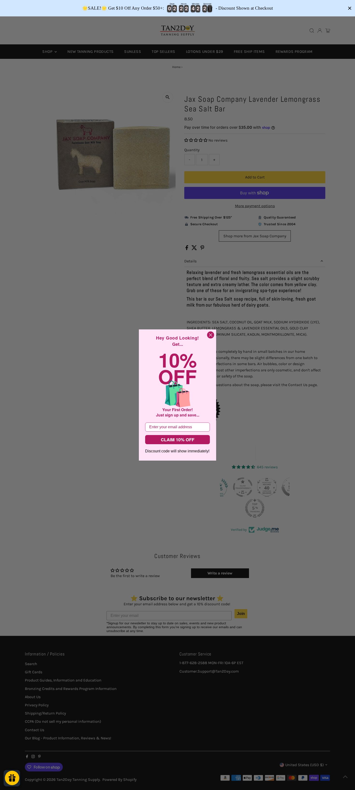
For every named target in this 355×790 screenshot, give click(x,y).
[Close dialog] (210, 335)
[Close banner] (350, 8)
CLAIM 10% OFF (177, 439)
